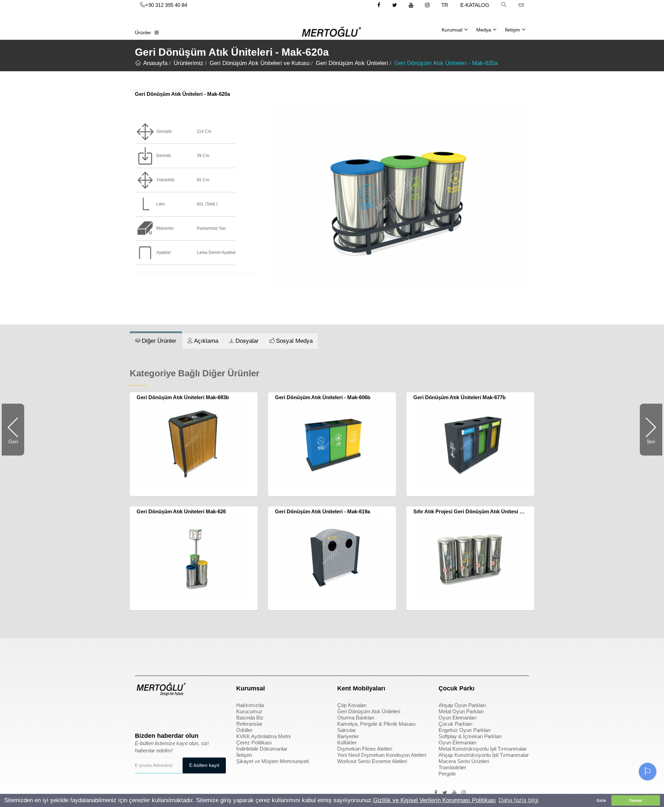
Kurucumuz (249, 711)
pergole (448, 653)
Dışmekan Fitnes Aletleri (364, 749)
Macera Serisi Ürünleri (464, 761)
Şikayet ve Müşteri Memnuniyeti (272, 761)
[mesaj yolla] (521, 5)
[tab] (156, 341)
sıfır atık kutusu (356, 653)
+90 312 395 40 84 (166, 5)
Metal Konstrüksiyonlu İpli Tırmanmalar (483, 749)
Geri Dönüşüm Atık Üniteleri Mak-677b (459, 397)
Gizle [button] (601, 800)
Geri (16, 447)
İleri (647, 447)
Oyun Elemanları (458, 718)
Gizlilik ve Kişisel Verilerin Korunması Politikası (434, 800)
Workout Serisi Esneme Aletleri (372, 761)
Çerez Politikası (254, 742)
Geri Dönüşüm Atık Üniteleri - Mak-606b (322, 397)
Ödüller (244, 730)
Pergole (447, 774)
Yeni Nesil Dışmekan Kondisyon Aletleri (381, 755)
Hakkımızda (250, 705)
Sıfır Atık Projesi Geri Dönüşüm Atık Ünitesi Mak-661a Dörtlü (486, 511)
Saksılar (346, 730)
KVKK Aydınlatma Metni (263, 736)
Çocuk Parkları (455, 724)
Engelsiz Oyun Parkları (465, 730)
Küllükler (347, 742)
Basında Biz (250, 718)
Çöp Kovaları (352, 705)
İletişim (512, 30)
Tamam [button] (635, 800)
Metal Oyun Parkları (461, 711)
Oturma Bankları (356, 718)
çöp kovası (249, 653)
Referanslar (249, 724)
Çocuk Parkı (149, 653)
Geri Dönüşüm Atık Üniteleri (368, 711)
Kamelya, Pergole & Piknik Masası (376, 724)
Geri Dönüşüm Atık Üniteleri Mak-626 (181, 511)
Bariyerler (348, 736)
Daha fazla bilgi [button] (518, 800)
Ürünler (143, 32)
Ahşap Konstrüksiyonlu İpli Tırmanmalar (484, 755)
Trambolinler (452, 767)
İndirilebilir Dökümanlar (261, 749)
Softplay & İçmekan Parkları (470, 736)
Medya (483, 30)
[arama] (504, 5)
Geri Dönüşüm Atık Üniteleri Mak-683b (183, 397)
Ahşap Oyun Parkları (462, 705)
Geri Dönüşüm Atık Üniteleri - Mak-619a (322, 511)
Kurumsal (452, 30)
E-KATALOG (474, 5)
